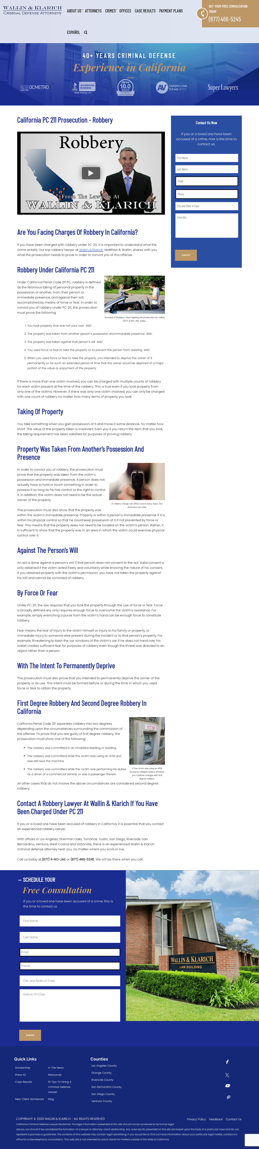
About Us (74, 10)
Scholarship (22, 1068)
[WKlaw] (32, 10)
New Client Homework (29, 1099)
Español (73, 32)
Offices (125, 10)
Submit (186, 255)
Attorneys (93, 10)
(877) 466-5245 (225, 19)
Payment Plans (171, 10)
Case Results (145, 10)
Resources (55, 1075)
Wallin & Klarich (91, 250)
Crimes (110, 10)
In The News (56, 1068)
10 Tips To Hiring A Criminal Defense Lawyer (59, 1087)
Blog (51, 1099)
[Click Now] (228, 1062)
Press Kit (20, 1075)
